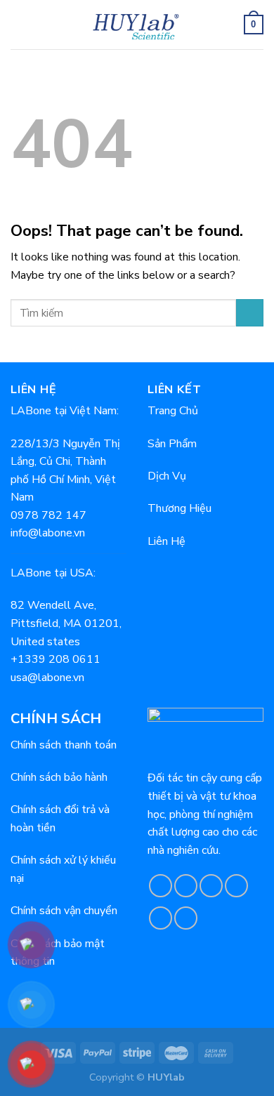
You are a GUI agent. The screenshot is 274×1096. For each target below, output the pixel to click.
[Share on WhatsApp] (160, 885)
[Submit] (249, 312)
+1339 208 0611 (55, 659)
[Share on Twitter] (211, 885)
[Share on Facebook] (185, 885)
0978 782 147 (48, 515)
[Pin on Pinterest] (160, 918)
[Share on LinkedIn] (185, 918)
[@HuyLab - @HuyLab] (137, 24)
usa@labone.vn (47, 677)
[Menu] (19, 24)
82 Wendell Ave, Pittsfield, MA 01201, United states (66, 623)
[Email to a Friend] (236, 885)
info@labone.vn (48, 533)
